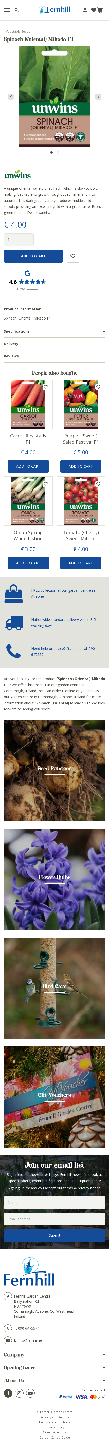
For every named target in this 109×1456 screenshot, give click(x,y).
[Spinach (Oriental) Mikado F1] (54, 96)
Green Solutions (54, 1432)
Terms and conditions (54, 1422)
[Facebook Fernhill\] (8, 1393)
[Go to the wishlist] (93, 10)
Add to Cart (28, 466)
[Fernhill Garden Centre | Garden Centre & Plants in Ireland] (54, 10)
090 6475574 (28, 1328)
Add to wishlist (46, 387)
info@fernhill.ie (30, 1340)
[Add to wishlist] (93, 10)
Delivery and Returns (54, 1417)
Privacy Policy (54, 1427)
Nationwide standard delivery (55, 619)
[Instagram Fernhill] (19, 1393)
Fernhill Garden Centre (32, 1296)
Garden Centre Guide (54, 1437)
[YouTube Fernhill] (30, 1393)
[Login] (85, 10)
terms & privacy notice (81, 1188)
